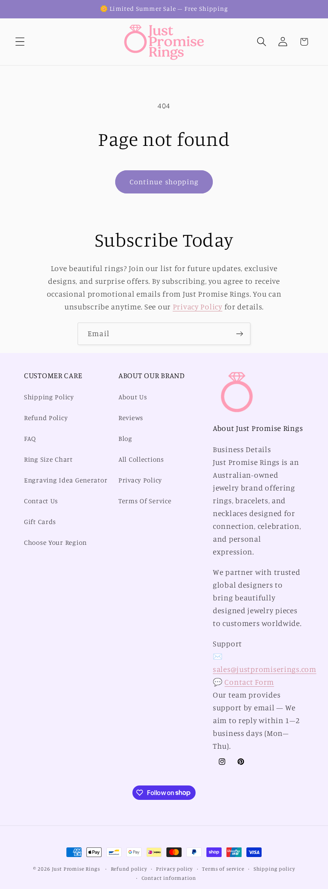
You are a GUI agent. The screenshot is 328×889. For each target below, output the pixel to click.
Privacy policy (174, 868)
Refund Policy (46, 418)
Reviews (130, 418)
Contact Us (41, 501)
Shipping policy (274, 868)
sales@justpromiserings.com (264, 669)
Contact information (169, 878)
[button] (20, 41)
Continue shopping (164, 181)
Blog (125, 439)
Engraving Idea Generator (65, 480)
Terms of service (223, 868)
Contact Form (249, 682)
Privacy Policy (197, 306)
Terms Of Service (145, 501)
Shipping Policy (49, 397)
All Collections (141, 459)
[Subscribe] (239, 334)
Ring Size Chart (48, 459)
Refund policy (129, 868)
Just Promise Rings (76, 868)
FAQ (30, 439)
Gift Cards (40, 522)
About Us (132, 397)
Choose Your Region (55, 542)
